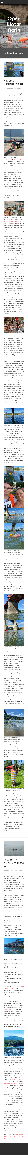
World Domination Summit (11, 221)
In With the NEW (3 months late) (14, 863)
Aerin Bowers (18, 88)
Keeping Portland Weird (13, 82)
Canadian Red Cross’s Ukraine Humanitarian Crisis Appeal (14, 1136)
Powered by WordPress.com (14, 1147)
